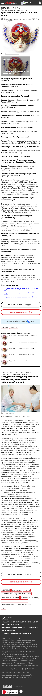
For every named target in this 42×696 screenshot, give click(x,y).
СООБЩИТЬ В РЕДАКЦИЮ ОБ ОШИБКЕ (16, 633)
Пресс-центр (33, 622)
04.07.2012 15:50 (6, 8)
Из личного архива (12, 54)
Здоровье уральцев (8, 413)
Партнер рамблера (18, 686)
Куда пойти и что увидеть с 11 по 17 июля (21, 348)
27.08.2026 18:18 (6, 372)
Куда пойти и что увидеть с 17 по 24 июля (21, 297)
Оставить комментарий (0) (21, 312)
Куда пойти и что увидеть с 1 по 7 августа (21, 361)
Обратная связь (8, 630)
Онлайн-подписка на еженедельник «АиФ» (20, 627)
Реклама (5, 622)
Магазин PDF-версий (10, 625)
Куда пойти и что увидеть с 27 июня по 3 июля (23, 342)
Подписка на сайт (18, 622)
